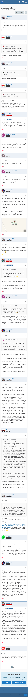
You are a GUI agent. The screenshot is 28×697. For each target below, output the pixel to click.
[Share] (26, 12)
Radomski (4, 9)
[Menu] (26, 1)
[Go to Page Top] (25, 695)
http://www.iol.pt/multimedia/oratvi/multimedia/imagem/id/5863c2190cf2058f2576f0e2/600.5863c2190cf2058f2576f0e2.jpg (14, 526)
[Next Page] (16, 667)
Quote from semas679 (10, 72)
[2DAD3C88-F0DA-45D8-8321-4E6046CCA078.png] (14, 225)
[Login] (22, 2)
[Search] (19, 1)
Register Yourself (19, 682)
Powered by (14, 694)
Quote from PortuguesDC (11, 269)
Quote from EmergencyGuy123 (12, 339)
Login (6, 682)
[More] (25, 22)
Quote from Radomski (10, 46)
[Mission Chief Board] (1, 1)
